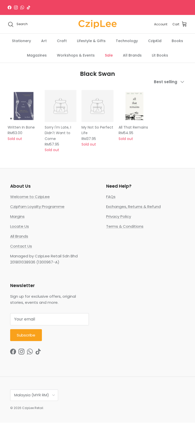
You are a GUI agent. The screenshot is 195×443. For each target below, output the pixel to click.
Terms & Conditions (124, 226)
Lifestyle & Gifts (91, 40)
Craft (62, 40)
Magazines (37, 55)
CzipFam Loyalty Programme (37, 206)
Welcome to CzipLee (30, 196)
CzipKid (154, 40)
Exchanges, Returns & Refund (133, 206)
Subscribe (26, 335)
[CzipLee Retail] (97, 24)
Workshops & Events (76, 55)
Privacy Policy (118, 216)
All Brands (132, 55)
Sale (109, 55)
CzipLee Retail (32, 408)
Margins (17, 216)
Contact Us (21, 246)
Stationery (21, 40)
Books (177, 40)
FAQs (111, 196)
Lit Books (160, 55)
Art (44, 40)
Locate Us (19, 226)
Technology (127, 40)
